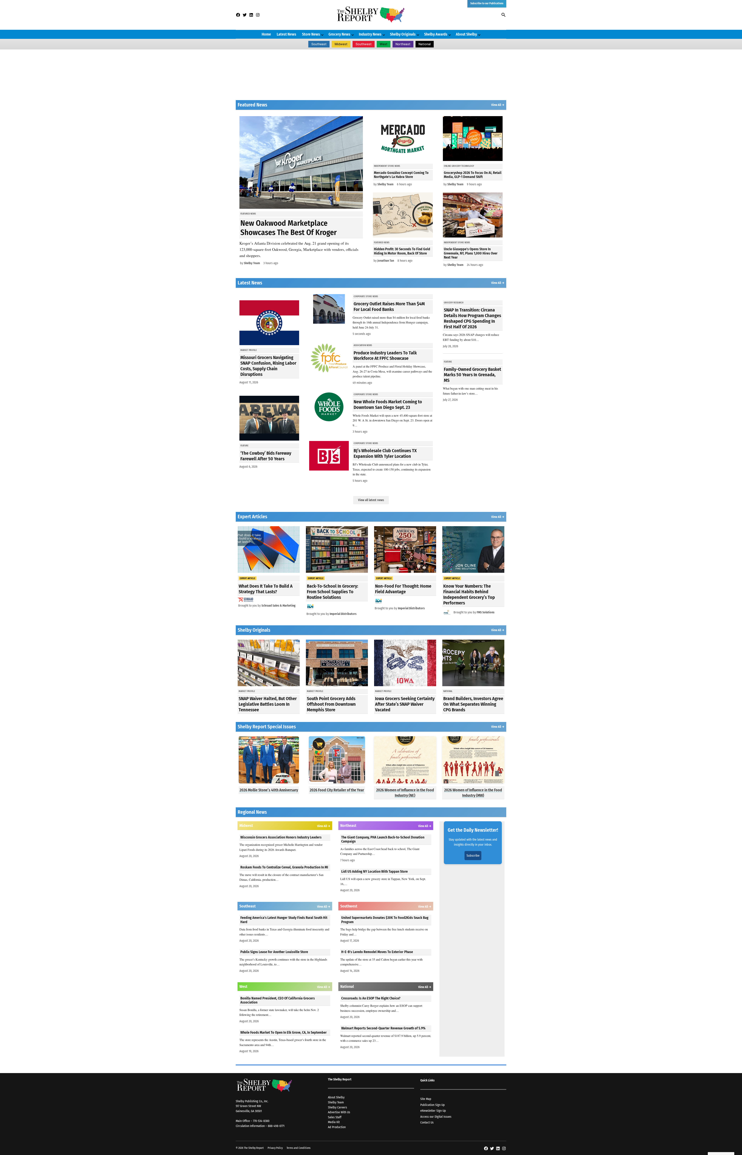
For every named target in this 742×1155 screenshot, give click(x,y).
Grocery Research (453, 302)
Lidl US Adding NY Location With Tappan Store (374, 871)
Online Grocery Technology (459, 166)
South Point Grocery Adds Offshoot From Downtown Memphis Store (331, 704)
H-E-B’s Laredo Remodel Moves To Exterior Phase (377, 952)
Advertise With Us (339, 1112)
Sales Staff (334, 1117)
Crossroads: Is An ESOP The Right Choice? (370, 998)
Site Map (425, 1099)
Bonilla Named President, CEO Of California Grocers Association (277, 1000)
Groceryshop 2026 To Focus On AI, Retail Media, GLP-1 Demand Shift (472, 175)
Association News (363, 345)
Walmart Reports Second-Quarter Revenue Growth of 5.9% (383, 1028)
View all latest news (371, 500)
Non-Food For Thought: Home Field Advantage (403, 588)
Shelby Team (252, 263)
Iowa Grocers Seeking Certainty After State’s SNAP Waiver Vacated (405, 704)
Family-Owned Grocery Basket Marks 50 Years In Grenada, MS (472, 375)
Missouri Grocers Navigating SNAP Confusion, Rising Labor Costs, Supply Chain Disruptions (268, 366)
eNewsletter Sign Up (433, 1110)
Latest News (286, 34)
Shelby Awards (435, 34)
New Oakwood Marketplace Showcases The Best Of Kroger (288, 228)
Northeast (403, 44)
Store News (311, 34)
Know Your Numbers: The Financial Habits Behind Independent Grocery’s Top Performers (469, 594)
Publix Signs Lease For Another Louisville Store (274, 952)
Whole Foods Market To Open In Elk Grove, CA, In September (283, 1032)
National (425, 44)
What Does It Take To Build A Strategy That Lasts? (266, 588)
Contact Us (427, 1122)
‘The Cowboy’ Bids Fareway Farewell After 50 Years (265, 455)
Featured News (248, 213)
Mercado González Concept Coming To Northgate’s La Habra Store (401, 175)
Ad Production (337, 1127)
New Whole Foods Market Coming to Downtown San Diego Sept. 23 (388, 404)
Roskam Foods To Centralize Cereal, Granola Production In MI (284, 867)
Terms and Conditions (299, 1148)
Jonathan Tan (385, 260)
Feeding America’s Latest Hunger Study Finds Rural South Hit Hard (283, 920)
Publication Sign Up (432, 1105)
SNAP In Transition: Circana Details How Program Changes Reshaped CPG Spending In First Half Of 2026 (472, 318)
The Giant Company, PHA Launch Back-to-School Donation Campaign (382, 839)
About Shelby (466, 34)
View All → (497, 105)
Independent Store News (387, 166)
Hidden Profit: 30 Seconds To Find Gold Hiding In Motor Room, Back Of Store (402, 251)
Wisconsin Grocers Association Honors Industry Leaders (281, 837)
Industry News (370, 34)
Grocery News (339, 34)
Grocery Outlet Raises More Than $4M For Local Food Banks (389, 306)
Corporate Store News (366, 296)
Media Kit (334, 1122)
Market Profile (248, 350)
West (383, 44)
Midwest (341, 44)
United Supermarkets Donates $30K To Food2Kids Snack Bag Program (384, 920)
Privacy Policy (275, 1148)
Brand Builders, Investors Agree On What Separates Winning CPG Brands (473, 704)
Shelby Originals (403, 34)
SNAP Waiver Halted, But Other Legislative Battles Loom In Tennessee (268, 704)
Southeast (319, 44)
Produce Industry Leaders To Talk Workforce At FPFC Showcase (385, 355)
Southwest (364, 44)
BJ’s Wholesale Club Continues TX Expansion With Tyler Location (385, 453)
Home (266, 34)
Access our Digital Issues (435, 1116)
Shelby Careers (337, 1107)
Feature (244, 445)
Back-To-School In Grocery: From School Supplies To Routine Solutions (332, 591)
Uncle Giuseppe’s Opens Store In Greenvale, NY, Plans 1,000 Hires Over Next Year (471, 253)
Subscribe (472, 856)
